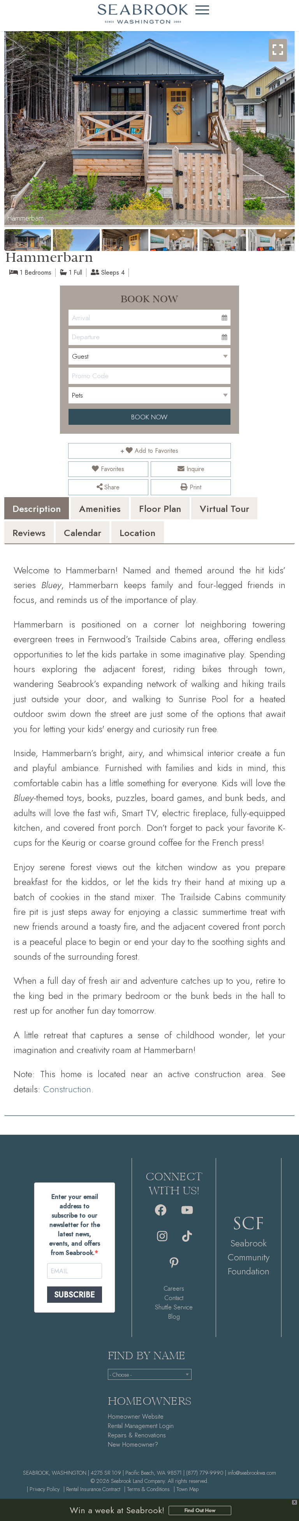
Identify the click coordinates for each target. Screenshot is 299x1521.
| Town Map (186, 1489)
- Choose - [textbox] (121, 1375)
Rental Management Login (141, 1425)
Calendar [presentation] (82, 533)
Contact (173, 1297)
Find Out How (200, 1510)
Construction (67, 1089)
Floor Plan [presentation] (160, 508)
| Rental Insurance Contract (91, 1489)
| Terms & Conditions (147, 1489)
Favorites (111, 468)
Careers (174, 1288)
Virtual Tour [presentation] (224, 508)
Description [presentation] (36, 508)
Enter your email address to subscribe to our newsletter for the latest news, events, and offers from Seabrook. (74, 1224)
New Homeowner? (133, 1444)
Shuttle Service (174, 1307)
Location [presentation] (137, 533)
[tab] (36, 508)
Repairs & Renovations (137, 1435)
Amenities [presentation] (100, 508)
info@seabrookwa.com (252, 1473)
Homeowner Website (136, 1416)
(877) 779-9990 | (206, 1473)
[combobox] (150, 1374)
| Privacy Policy (43, 1489)
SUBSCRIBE (74, 1294)
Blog (174, 1316)
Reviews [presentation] (29, 533)
